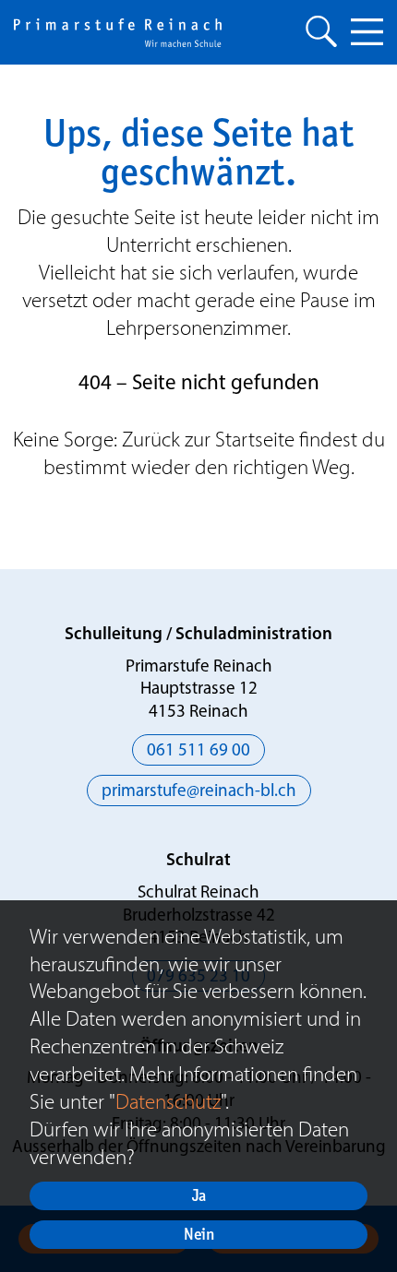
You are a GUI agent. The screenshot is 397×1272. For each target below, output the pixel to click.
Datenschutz (168, 1101)
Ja (199, 1195)
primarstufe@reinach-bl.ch (199, 792)
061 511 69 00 (198, 751)
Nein (199, 1233)
